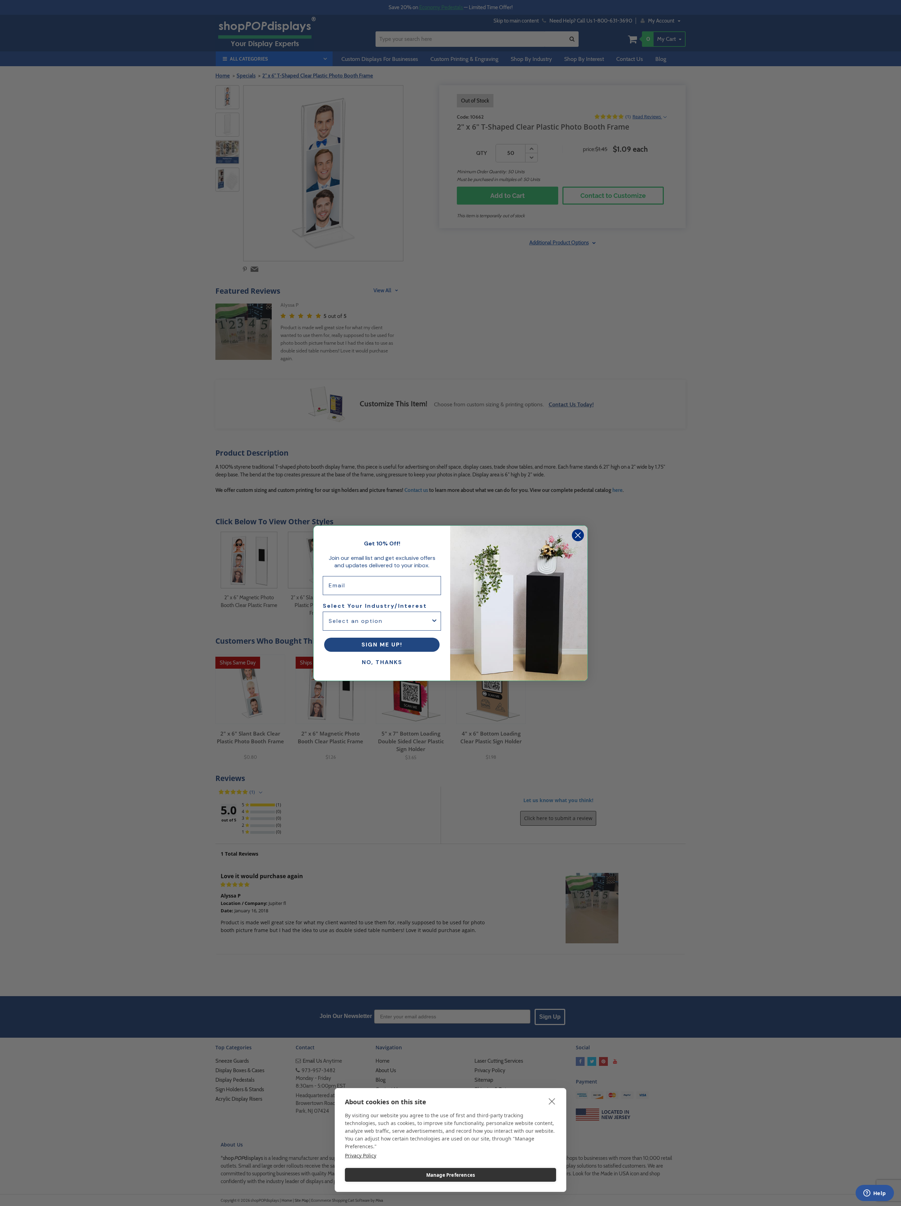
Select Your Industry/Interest (375, 606)
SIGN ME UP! (381, 644)
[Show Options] (434, 621)
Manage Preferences (450, 1175)
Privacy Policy (360, 1155)
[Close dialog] (578, 535)
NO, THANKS (382, 662)
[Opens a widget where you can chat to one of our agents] (874, 1193)
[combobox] (380, 621)
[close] (552, 1101)
